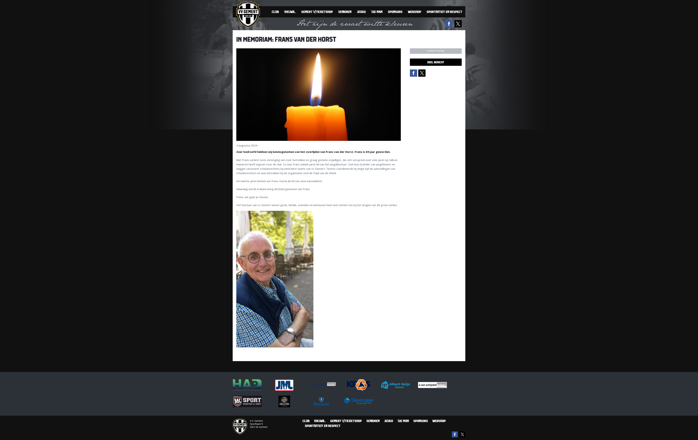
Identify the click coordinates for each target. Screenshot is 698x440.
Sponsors (395, 11)
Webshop (414, 11)
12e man (376, 11)
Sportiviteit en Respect (444, 11)
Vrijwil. (290, 11)
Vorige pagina (435, 51)
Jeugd (361, 11)
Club (275, 11)
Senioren (344, 11)
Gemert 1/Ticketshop (317, 11)
